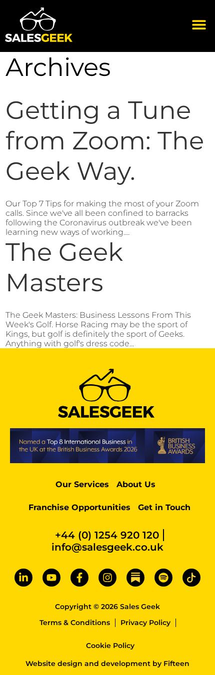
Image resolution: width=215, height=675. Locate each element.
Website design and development (88, 663)
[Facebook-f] (79, 578)
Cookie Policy (110, 645)
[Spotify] (163, 578)
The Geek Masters (64, 267)
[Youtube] (51, 578)
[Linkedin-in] (23, 578)
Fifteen (177, 663)
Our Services (82, 484)
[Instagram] (107, 578)
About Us (136, 484)
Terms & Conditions (75, 622)
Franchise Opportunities (79, 507)
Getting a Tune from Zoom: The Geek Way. (105, 140)
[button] (199, 24)
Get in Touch (164, 507)
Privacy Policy (145, 622)
